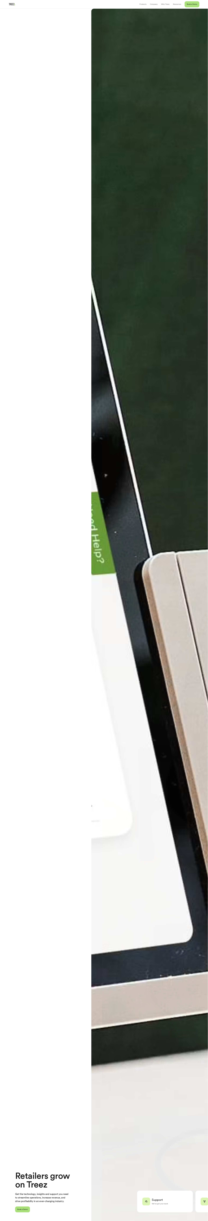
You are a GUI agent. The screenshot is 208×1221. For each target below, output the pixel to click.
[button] (192, 4)
